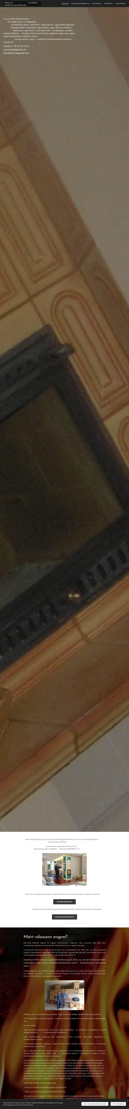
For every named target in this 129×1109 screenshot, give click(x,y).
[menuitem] (66, 3)
